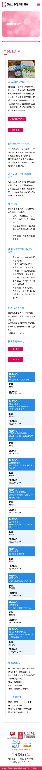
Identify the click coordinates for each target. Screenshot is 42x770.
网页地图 (12, 759)
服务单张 (15, 130)
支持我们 (30, 759)
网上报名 (15, 349)
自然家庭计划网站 (17, 119)
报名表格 (15, 359)
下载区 (21, 759)
